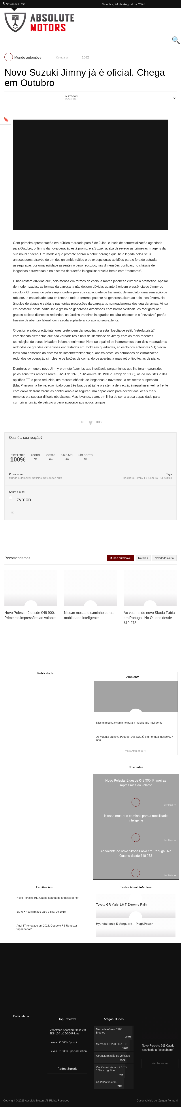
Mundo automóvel (20, 478)
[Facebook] (161, 4)
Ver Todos (158, 1063)
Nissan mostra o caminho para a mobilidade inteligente (129, 722)
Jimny (139, 478)
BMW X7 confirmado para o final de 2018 (41, 911)
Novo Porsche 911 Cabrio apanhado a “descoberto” (48, 897)
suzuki (168, 478)
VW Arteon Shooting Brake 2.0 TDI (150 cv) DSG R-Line (68, 1031)
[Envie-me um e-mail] (13, 513)
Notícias (37, 478)
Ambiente (133, 677)
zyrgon (72, 96)
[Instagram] (156, 4)
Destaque (129, 478)
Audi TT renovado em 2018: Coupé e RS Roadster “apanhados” (47, 927)
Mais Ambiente (134, 750)
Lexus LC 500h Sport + (63, 1042)
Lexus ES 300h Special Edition (68, 1051)
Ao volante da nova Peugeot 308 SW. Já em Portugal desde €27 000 (134, 738)
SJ (161, 478)
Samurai (153, 478)
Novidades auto (52, 478)
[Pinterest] (167, 4)
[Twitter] (150, 4)
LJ (145, 478)
